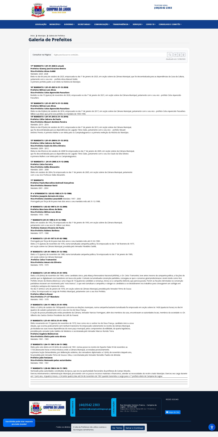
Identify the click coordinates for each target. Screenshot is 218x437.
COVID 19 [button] (150, 24)
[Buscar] (169, 54)
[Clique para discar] (151, 6)
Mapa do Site (173, 412)
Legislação (40, 24)
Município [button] (54, 24)
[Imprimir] (175, 55)
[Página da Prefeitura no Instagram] (146, 6)
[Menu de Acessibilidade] (211, 427)
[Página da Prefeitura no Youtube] (181, 404)
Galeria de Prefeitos (57, 35)
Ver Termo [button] (117, 428)
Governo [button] (68, 24)
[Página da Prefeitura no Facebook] (141, 6)
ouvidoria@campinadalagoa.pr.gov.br (97, 409)
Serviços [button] (137, 24)
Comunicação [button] (101, 24)
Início (32, 35)
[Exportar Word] (183, 55)
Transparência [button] (120, 24)
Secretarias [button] (84, 24)
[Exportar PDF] (179, 55)
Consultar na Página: (42, 54)
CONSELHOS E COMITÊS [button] (169, 24)
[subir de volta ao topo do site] (213, 433)
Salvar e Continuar (134, 428)
